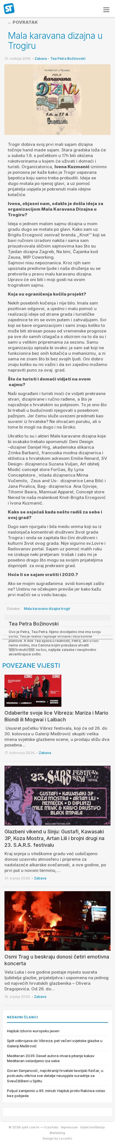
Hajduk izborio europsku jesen (33, 1031)
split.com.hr (9, 9)
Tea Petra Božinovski (67, 58)
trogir (65, 609)
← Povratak (23, 22)
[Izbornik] (106, 10)
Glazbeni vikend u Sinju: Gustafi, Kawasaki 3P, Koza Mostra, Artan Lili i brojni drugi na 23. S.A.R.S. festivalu (54, 838)
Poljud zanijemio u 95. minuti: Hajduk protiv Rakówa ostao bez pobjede (56, 1093)
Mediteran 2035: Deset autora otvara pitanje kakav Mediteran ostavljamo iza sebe (50, 1058)
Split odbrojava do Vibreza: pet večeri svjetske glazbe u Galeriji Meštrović (54, 1043)
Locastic (65, 1138)
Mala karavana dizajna (42, 609)
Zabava (41, 58)
